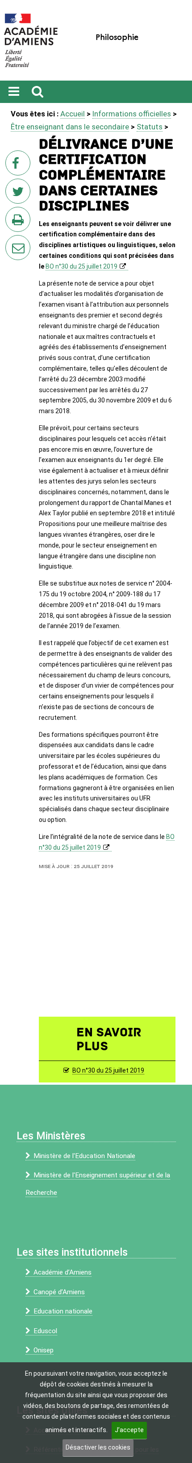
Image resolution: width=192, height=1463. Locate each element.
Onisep (43, 1350)
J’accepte (129, 1429)
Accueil (72, 113)
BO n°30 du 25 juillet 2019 (81, 266)
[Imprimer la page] (19, 222)
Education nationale (62, 1311)
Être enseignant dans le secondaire (70, 126)
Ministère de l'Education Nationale (84, 1156)
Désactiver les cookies (98, 1447)
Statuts (150, 126)
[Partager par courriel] (12, 241)
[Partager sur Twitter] (19, 193)
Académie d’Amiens (62, 1272)
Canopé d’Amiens (59, 1292)
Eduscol (45, 1331)
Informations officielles (131, 113)
